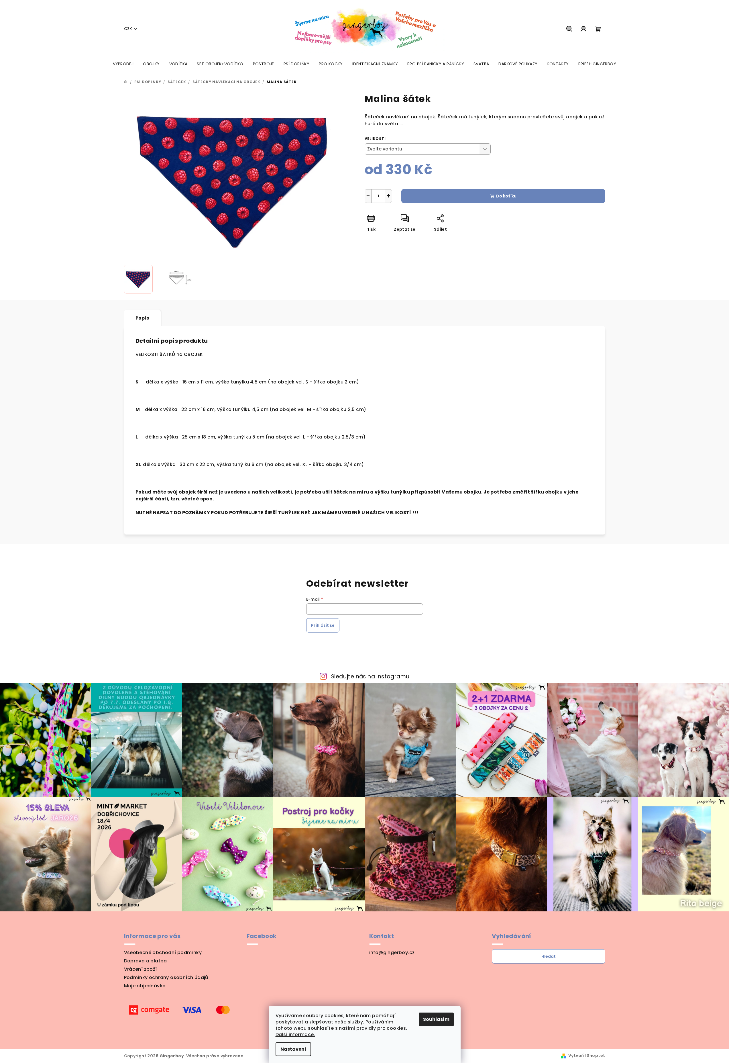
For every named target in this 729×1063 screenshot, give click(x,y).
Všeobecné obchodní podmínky (163, 952)
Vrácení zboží (140, 969)
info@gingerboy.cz (392, 952)
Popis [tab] (142, 318)
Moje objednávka (145, 985)
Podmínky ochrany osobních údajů (166, 977)
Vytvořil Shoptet (586, 1055)
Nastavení (293, 1049)
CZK (128, 29)
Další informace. (295, 1034)
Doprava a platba (145, 961)
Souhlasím (436, 1019)
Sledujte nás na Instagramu (370, 676)
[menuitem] (123, 64)
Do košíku (506, 196)
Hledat (548, 956)
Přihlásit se (323, 625)
